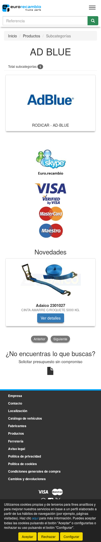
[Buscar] (93, 20)
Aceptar (27, 536)
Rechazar (48, 536)
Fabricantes (17, 425)
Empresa (15, 395)
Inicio (12, 35)
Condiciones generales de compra (34, 471)
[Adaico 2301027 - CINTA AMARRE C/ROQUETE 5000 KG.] (50, 280)
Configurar (71, 536)
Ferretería (15, 441)
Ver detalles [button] (51, 318)
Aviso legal (16, 448)
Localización (17, 410)
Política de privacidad (24, 456)
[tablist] (50, 300)
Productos (31, 35)
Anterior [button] (39, 338)
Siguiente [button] (60, 338)
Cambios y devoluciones (27, 478)
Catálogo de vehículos (25, 418)
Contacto (15, 403)
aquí (35, 518)
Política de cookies (22, 463)
